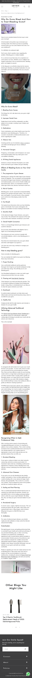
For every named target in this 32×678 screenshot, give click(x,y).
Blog (6, 11)
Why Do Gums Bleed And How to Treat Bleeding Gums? (12, 13)
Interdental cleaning (18, 278)
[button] (2, 6)
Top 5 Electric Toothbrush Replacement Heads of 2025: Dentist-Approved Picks (14, 619)
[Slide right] (19, 627)
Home (2, 11)
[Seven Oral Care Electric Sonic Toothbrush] (16, 364)
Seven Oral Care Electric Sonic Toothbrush (16, 313)
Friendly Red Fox (15, 675)
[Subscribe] (25, 649)
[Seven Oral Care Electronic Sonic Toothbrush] (16, 573)
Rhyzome (23, 675)
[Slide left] (12, 627)
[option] (16, 1)
